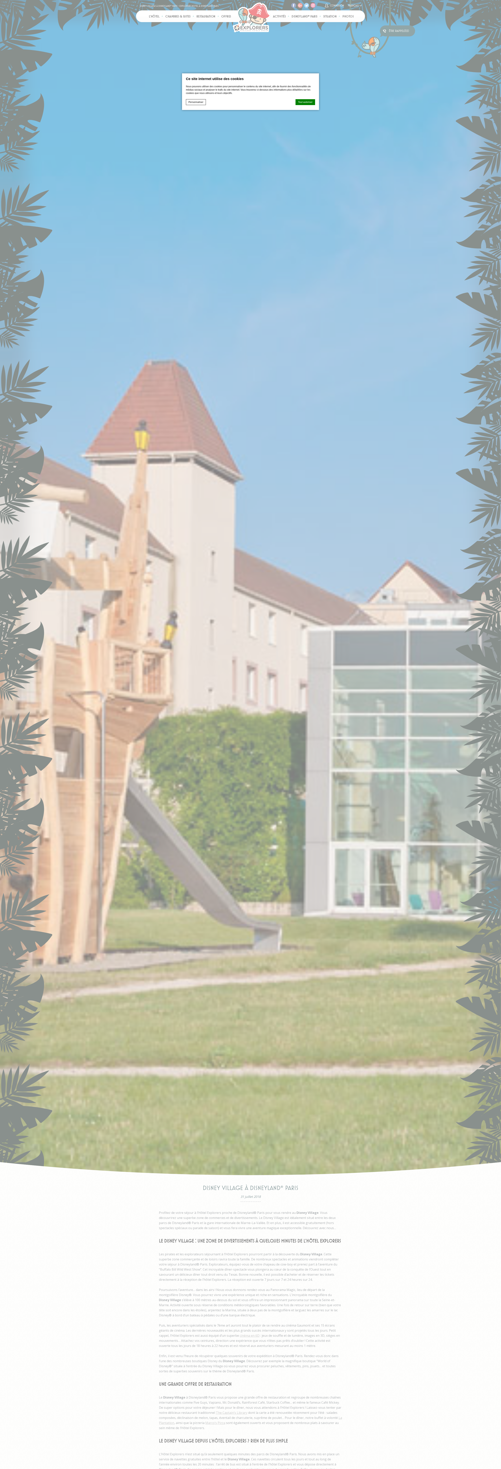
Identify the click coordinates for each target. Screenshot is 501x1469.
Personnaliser (195, 102)
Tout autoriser (305, 102)
